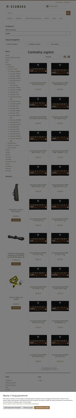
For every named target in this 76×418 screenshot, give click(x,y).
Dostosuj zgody (28, 407)
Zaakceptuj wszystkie (42, 407)
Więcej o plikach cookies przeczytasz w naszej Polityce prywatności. (21, 403)
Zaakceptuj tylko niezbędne (12, 407)
